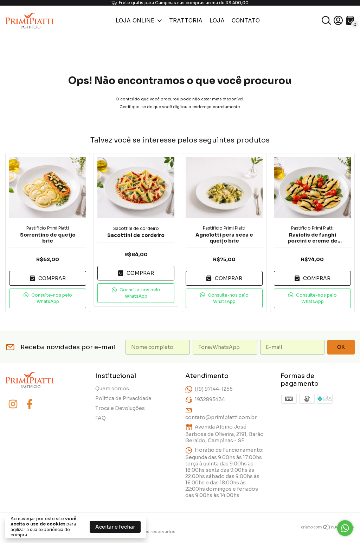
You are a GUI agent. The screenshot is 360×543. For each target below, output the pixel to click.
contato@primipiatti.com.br (221, 417)
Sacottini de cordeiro (136, 228)
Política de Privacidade (123, 398)
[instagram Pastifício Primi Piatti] (13, 404)
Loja (217, 20)
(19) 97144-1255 (214, 389)
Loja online (135, 20)
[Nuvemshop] (328, 528)
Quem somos (112, 388)
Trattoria (185, 20)
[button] (47, 298)
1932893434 (210, 399)
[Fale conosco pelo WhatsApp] (345, 528)
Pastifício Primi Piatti (47, 228)
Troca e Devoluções (120, 408)
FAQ (100, 418)
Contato (246, 20)
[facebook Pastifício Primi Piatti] (29, 404)
